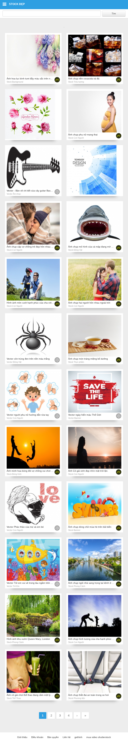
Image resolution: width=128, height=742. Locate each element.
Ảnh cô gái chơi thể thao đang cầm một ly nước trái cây (36, 695)
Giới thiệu (22, 737)
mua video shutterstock (98, 737)
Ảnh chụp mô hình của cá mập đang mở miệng (93, 246)
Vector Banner (74, 418)
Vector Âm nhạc (14, 194)
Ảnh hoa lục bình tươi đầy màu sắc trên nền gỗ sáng (34, 78)
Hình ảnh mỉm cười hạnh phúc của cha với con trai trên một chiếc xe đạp (45, 302)
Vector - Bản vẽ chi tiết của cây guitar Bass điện (32, 190)
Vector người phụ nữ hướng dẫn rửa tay (28, 414)
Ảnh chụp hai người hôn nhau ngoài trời (89, 302)
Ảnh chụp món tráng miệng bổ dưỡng (88, 358)
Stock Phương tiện (76, 698)
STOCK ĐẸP (17, 4)
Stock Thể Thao (14, 698)
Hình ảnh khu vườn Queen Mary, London (28, 639)
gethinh (78, 737)
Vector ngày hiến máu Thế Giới (84, 414)
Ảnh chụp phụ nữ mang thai (83, 134)
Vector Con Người (15, 418)
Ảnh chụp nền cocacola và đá (83, 78)
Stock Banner (74, 530)
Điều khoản (37, 737)
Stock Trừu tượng (76, 82)
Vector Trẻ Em (13, 586)
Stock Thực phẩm (76, 362)
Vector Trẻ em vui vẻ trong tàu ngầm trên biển (31, 583)
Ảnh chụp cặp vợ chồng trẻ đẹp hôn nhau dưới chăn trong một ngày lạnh (45, 246)
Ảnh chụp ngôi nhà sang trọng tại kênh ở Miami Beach (97, 583)
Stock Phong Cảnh (76, 586)
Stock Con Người (76, 138)
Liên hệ (66, 737)
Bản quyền (53, 737)
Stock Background (15, 82)
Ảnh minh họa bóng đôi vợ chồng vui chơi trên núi (33, 470)
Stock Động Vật (75, 250)
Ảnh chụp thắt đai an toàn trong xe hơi (88, 695)
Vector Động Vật (14, 362)
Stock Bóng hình (14, 474)
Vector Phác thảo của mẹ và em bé (25, 527)
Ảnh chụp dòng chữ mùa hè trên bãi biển (89, 527)
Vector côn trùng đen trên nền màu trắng (28, 358)
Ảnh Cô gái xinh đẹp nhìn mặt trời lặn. (88, 470)
